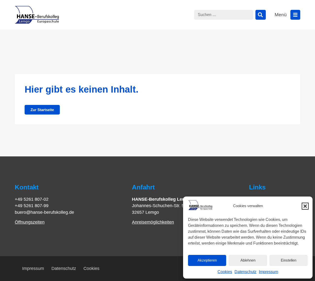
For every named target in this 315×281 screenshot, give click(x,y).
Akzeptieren (207, 260)
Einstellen (288, 260)
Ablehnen (247, 260)
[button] (305, 206)
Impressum (268, 272)
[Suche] (260, 15)
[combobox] (223, 15)
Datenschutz (245, 272)
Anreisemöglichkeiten (153, 222)
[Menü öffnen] (295, 15)
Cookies (225, 272)
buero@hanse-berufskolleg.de (44, 212)
